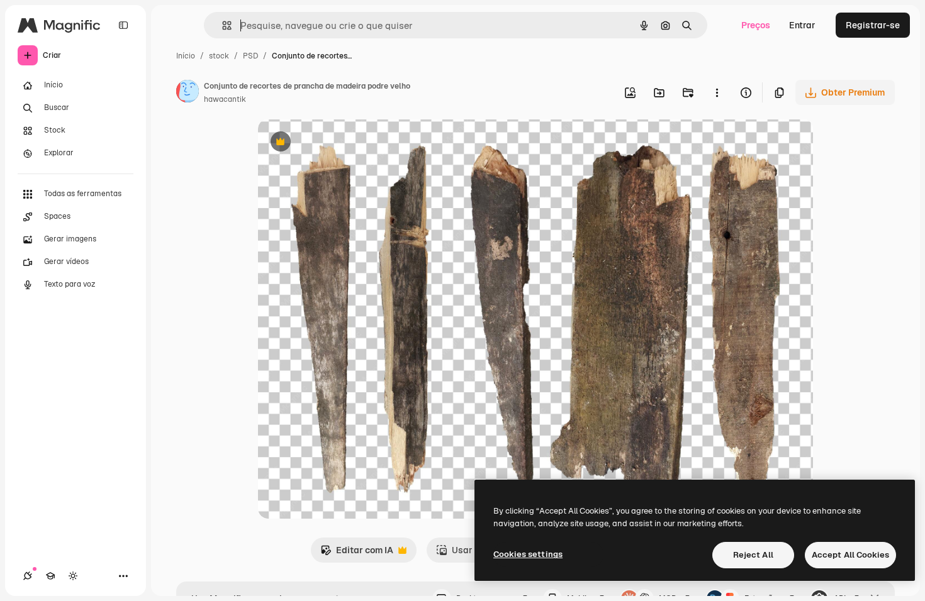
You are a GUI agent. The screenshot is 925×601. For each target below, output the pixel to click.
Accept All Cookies (850, 554)
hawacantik (225, 99)
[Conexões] (28, 576)
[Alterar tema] (73, 576)
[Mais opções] (716, 92)
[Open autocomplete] (222, 25)
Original (338, 143)
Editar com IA (356, 553)
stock (219, 56)
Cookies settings (528, 554)
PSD (250, 56)
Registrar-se (873, 25)
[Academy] (50, 576)
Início (185, 56)
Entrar (802, 25)
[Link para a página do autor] (187, 93)
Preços (755, 25)
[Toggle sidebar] (123, 25)
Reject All (753, 554)
